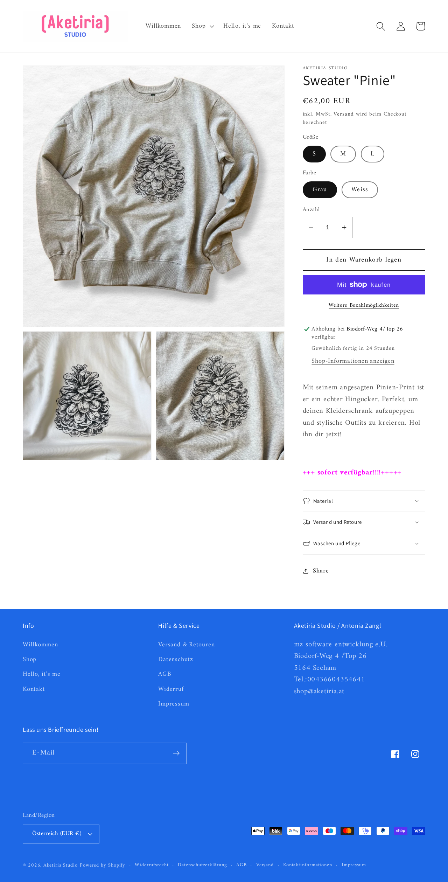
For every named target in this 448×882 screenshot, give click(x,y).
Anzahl (311, 210)
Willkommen (40, 645)
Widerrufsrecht (152, 865)
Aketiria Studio (60, 865)
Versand (344, 114)
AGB (164, 674)
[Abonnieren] (176, 753)
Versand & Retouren (186, 645)
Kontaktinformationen (307, 865)
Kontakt (34, 689)
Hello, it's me (42, 674)
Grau (320, 189)
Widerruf (170, 689)
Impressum (173, 704)
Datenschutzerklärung (202, 865)
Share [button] (321, 570)
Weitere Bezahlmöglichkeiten (364, 305)
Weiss (360, 189)
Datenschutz (175, 659)
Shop (29, 659)
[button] (202, 26)
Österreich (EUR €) (56, 833)
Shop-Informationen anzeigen (353, 361)
